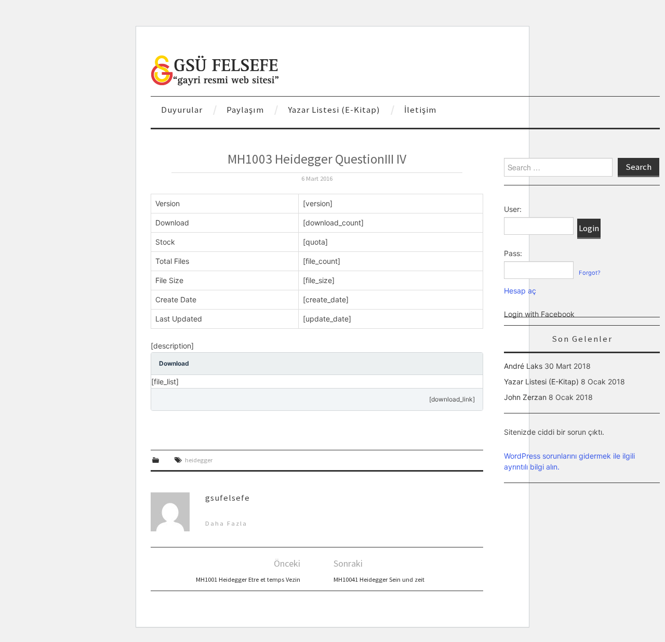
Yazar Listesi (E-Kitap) (334, 109)
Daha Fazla (226, 523)
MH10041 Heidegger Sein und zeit (379, 579)
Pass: (513, 253)
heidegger (198, 460)
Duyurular (182, 109)
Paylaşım (245, 109)
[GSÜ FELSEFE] (216, 69)
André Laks (523, 366)
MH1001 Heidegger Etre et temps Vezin (248, 579)
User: (513, 209)
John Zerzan (525, 397)
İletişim (420, 109)
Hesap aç (520, 290)
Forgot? (590, 272)
